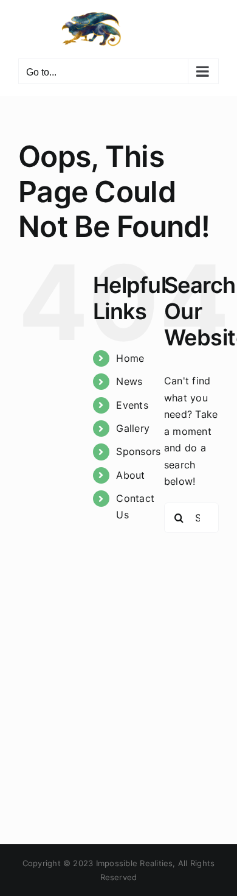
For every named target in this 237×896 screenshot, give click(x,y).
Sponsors (138, 451)
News (129, 381)
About (130, 475)
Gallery (132, 428)
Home (130, 358)
